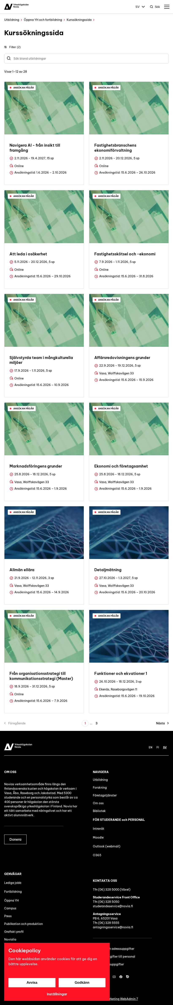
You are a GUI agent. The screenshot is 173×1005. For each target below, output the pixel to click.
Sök (157, 6)
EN (150, 747)
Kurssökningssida (79, 20)
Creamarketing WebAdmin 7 (118, 999)
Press (8, 916)
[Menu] (166, 6)
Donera (15, 839)
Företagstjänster (105, 795)
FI (158, 747)
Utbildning (11, 20)
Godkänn (82, 982)
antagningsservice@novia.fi (113, 927)
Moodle (98, 837)
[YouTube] (114, 976)
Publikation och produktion (23, 924)
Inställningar (57, 994)
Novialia (10, 939)
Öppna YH (11, 900)
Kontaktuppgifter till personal (114, 956)
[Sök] (8, 58)
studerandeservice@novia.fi (113, 906)
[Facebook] (121, 976)
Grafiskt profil (14, 932)
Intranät (98, 829)
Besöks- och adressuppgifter (113, 949)
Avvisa (32, 982)
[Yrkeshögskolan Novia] (16, 7)
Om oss (98, 803)
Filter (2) (15, 47)
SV (137, 6)
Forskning (100, 787)
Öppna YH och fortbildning (43, 20)
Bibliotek (99, 811)
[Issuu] (127, 976)
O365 (97, 855)
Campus (10, 908)
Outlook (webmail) (106, 846)
